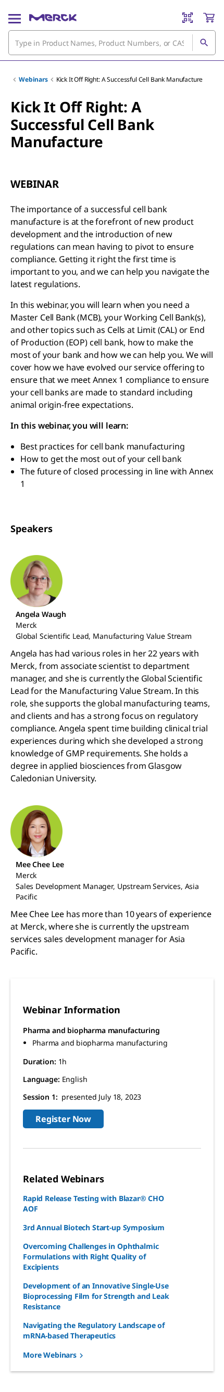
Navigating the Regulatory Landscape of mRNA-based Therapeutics (94, 1330)
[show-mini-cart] (209, 17)
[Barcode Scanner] (187, 17)
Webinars (33, 79)
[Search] (203, 42)
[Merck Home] (53, 17)
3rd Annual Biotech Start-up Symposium (94, 1227)
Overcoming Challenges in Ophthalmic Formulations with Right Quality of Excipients (90, 1256)
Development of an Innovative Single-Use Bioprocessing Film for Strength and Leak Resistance (96, 1296)
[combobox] (112, 42)
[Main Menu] (14, 17)
